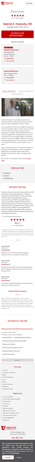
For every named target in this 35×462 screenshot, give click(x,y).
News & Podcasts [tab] (17, 94)
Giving (4, 382)
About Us (5, 370)
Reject (19, 457)
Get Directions (10, 61)
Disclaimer (5, 406)
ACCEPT (8, 457)
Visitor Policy (6, 403)
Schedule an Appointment (16, 34)
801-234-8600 (10, 77)
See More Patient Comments (17, 291)
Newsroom (6, 386)
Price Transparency (8, 396)
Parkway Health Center (11, 71)
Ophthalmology (8, 178)
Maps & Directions (8, 384)
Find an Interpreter (8, 377)
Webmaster (6, 420)
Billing (4, 375)
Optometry (7, 173)
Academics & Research (9, 372)
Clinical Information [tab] (8, 91)
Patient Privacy (7, 401)
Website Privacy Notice (9, 410)
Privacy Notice (14, 453)
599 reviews (19, 18)
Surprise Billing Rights (8, 417)
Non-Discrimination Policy (10, 415)
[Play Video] (17, 107)
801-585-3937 (10, 58)
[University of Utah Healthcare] (17, 428)
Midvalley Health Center (11, 50)
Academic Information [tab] (26, 91)
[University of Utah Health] (7, 3)
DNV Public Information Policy (11, 413)
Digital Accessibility (8, 408)
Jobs (4, 379)
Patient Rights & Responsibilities (11, 399)
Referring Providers (8, 389)
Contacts (6, 175)
